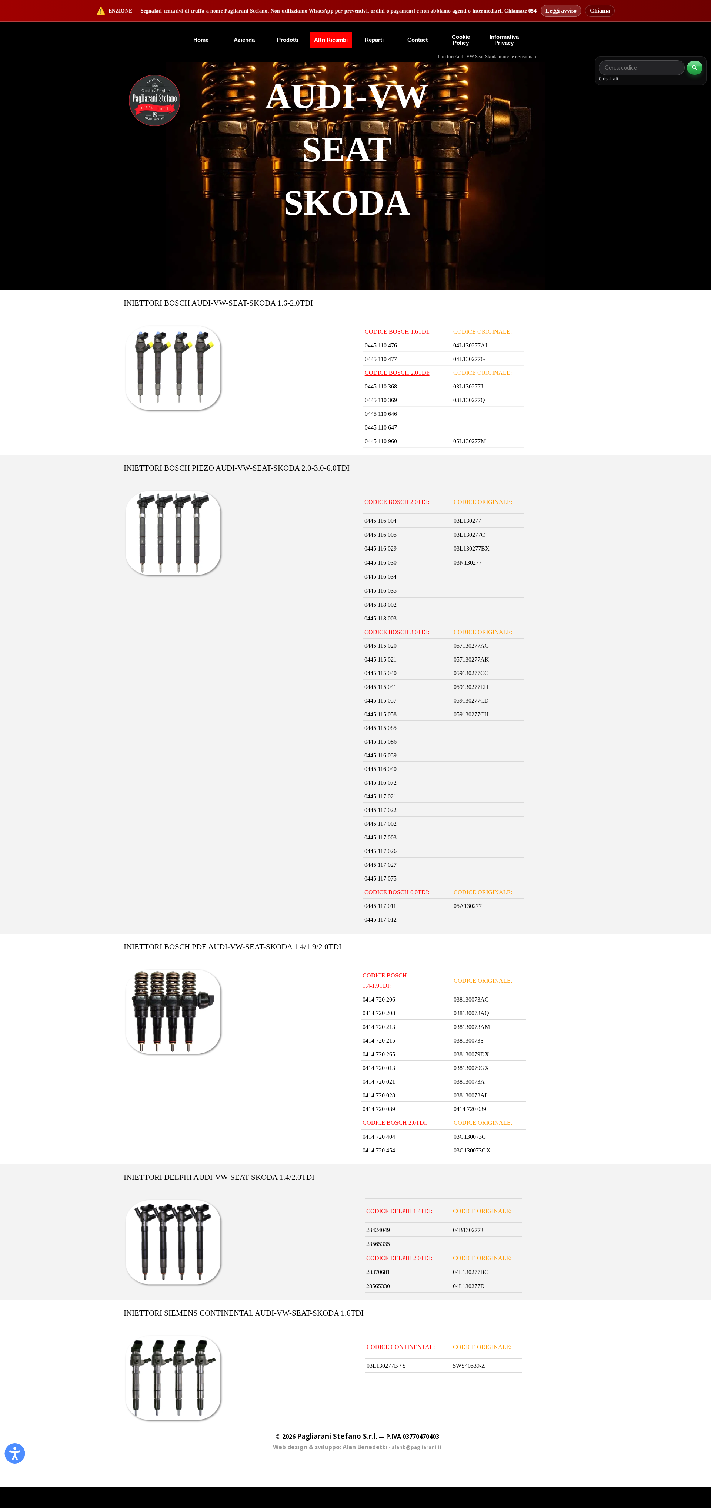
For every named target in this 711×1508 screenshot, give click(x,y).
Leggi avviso (561, 10)
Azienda (244, 40)
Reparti (374, 40)
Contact (417, 40)
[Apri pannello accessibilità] (15, 1452)
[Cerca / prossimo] (694, 68)
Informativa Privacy (504, 40)
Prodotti (287, 40)
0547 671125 (493, 11)
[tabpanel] (155, 101)
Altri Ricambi (331, 40)
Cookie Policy (461, 40)
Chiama (600, 10)
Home (200, 40)
